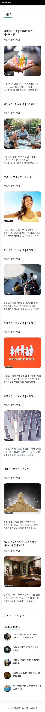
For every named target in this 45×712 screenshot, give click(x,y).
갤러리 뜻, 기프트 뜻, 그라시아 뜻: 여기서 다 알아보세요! (20, 543)
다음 (20, 615)
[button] (42, 2)
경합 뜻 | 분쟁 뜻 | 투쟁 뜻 (16, 469)
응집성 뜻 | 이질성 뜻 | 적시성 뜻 (20, 250)
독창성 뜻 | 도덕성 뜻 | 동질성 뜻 (20, 396)
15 (14, 615)
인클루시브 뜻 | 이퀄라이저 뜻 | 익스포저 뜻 (19, 32)
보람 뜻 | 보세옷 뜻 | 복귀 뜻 (17, 177)
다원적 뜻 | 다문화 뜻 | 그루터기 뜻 (21, 104)
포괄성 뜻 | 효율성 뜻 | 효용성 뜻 (20, 323)
